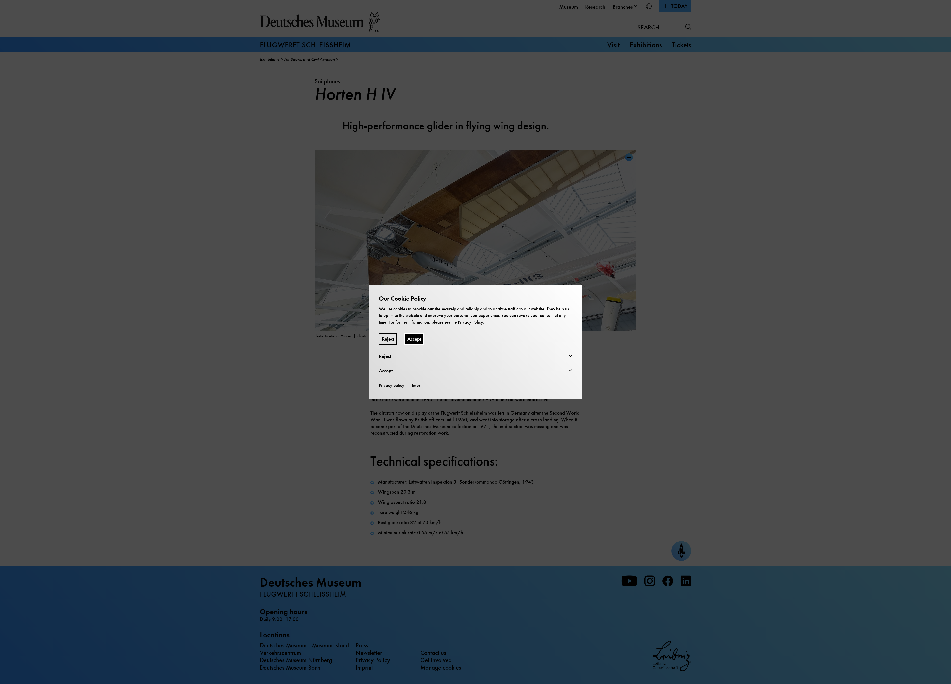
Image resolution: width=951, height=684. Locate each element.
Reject (388, 339)
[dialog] (475, 342)
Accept (414, 339)
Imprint (418, 385)
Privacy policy (391, 385)
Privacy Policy (470, 322)
